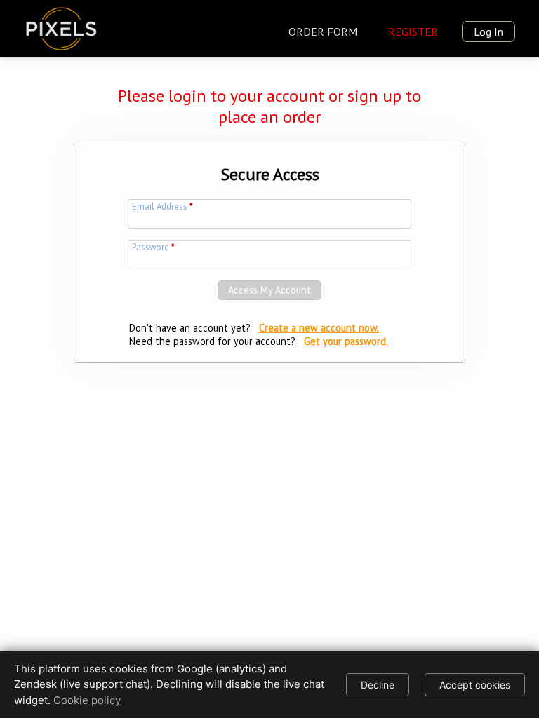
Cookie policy (87, 700)
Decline (377, 685)
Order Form (322, 32)
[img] (61, 26)
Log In (488, 32)
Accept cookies (474, 685)
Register (413, 32)
